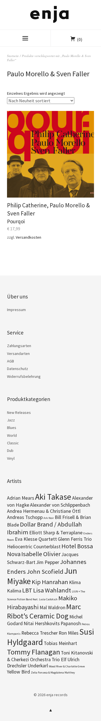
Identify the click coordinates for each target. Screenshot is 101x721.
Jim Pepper (47, 562)
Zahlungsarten (19, 345)
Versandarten (18, 353)
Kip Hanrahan (50, 582)
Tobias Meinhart (60, 643)
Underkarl (37, 666)
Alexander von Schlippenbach (60, 505)
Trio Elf (59, 659)
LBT (27, 590)
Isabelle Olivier (41, 554)
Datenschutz (17, 368)
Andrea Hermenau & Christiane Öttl (44, 511)
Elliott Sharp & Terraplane (55, 533)
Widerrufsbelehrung (24, 376)
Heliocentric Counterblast (34, 547)
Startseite (13, 56)
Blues (11, 427)
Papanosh (71, 623)
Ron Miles (69, 633)
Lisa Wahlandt (52, 590)
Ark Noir (48, 518)
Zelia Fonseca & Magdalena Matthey (53, 672)
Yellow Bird (18, 672)
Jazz (11, 420)
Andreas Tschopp (25, 517)
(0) (79, 39)
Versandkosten (28, 237)
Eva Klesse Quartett (36, 539)
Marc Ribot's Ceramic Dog (44, 611)
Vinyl (11, 458)
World (12, 435)
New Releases (19, 412)
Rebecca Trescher (39, 633)
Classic (13, 442)
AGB (10, 361)
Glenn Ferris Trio (75, 539)
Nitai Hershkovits (42, 623)
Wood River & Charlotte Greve (67, 666)
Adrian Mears (20, 498)
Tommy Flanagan (33, 651)
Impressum (16, 309)
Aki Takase (53, 497)
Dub (10, 450)
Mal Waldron (52, 607)
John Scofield (45, 571)
